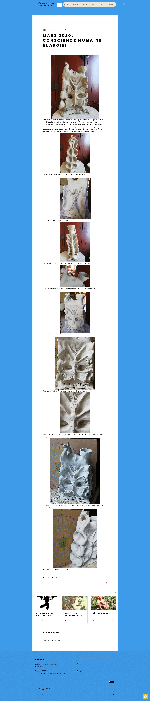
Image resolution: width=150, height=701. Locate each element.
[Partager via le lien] (56, 577)
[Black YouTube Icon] (47, 689)
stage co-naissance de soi (73, 614)
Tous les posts (38, 18)
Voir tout (113, 592)
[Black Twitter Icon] (39, 689)
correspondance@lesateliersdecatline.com (53, 673)
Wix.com (59, 695)
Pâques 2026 (101, 613)
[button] (113, 18)
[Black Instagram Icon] (43, 689)
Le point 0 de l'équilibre (45, 614)
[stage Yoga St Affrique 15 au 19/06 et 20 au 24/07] (75, 603)
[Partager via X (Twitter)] (48, 577)
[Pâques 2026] (103, 603)
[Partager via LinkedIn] (52, 577)
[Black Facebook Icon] (36, 689)
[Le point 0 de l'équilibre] (46, 603)
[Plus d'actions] (106, 30)
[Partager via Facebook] (44, 577)
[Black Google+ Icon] (50, 689)
